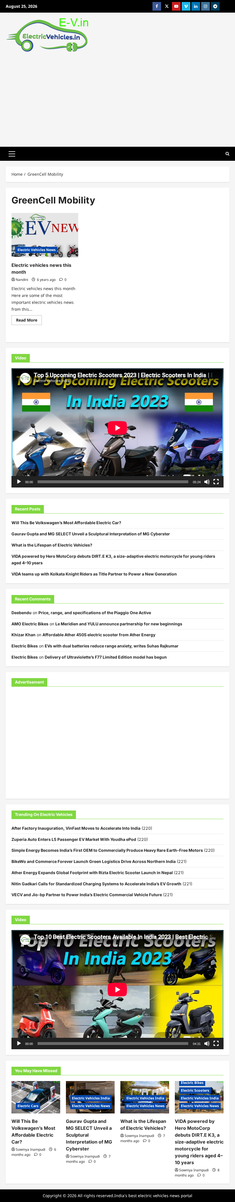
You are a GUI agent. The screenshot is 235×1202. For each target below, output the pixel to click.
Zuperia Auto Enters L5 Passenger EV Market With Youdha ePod (73, 839)
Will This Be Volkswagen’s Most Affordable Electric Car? (66, 522)
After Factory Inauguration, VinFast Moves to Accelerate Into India (75, 828)
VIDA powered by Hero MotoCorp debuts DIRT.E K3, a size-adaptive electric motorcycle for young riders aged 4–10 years (199, 1141)
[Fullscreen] (216, 482)
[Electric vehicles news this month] (44, 235)
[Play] (19, 482)
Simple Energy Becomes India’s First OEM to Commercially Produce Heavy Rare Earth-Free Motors (107, 850)
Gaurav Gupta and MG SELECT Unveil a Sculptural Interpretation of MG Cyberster (90, 533)
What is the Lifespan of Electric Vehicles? (51, 545)
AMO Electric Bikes (29, 623)
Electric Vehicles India (91, 1098)
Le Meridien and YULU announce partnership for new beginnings (118, 623)
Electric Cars (27, 1105)
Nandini (22, 279)
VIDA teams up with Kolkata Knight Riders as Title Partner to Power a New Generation (94, 573)
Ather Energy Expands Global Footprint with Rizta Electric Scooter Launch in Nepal (92, 872)
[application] (117, 428)
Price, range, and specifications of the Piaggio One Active (94, 612)
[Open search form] (227, 154)
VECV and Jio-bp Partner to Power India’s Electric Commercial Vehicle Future (86, 894)
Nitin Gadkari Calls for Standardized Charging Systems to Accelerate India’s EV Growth (96, 883)
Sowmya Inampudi (30, 1149)
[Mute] (207, 482)
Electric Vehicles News (36, 249)
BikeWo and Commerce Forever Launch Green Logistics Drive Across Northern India (93, 861)
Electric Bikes (24, 645)
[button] (12, 154)
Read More (29, 321)
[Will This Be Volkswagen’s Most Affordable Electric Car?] (35, 1097)
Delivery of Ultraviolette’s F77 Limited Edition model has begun (106, 657)
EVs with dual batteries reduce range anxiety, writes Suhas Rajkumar (112, 645)
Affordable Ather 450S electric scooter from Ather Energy (98, 634)
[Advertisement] (117, 98)
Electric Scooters (195, 1090)
